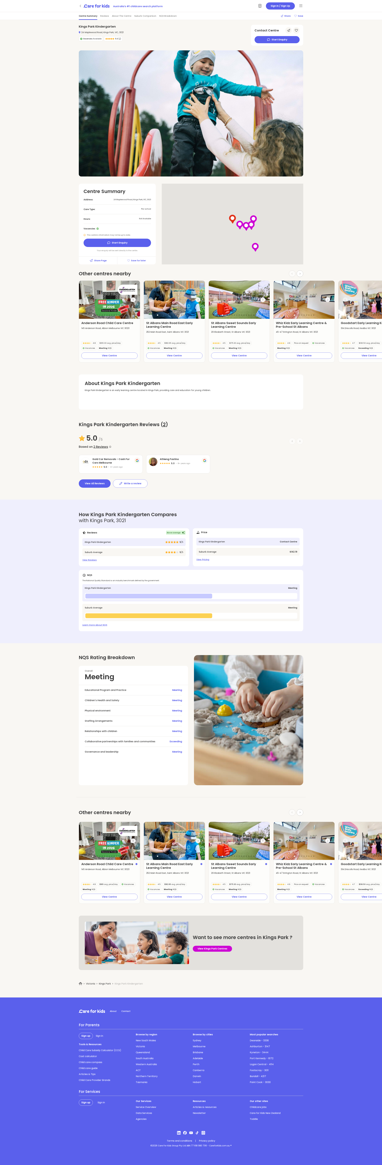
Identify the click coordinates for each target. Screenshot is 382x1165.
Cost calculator (88, 1056)
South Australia (144, 1058)
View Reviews (89, 560)
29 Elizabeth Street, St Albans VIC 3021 (230, 331)
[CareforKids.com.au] (92, 1011)
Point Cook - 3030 (260, 1082)
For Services (89, 1091)
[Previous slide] (85, 299)
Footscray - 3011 (259, 1070)
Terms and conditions (179, 1140)
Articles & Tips (87, 1074)
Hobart (197, 1082)
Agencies (141, 1119)
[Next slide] (300, 273)
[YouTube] (191, 1133)
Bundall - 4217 (258, 1076)
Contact (125, 1011)
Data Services (144, 1113)
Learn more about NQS (94, 624)
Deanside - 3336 (259, 1040)
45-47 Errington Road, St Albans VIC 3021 (297, 331)
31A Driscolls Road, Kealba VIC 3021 (358, 328)
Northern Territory (147, 1076)
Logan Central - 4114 (262, 1064)
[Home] (80, 983)
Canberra (198, 1070)
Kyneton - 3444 (259, 1052)
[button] (92, 315)
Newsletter (199, 1113)
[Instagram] (203, 1133)
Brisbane (198, 1052)
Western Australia (146, 1064)
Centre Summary (88, 15)
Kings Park (105, 983)
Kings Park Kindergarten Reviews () (123, 424)
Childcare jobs (258, 1107)
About (113, 1011)
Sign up (85, 1036)
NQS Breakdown (168, 15)
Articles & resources (205, 1107)
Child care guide (88, 1068)
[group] (109, 300)
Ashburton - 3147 (260, 1046)
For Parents (89, 1025)
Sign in (99, 1036)
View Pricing (202, 559)
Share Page (100, 260)
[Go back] (80, 6)
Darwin (197, 1076)
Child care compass (90, 1062)
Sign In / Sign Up (280, 6)
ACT (138, 1070)
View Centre (109, 355)
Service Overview (146, 1107)
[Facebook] (185, 1133)
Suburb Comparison (145, 15)
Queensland (143, 1052)
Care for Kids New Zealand (265, 1113)
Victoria (90, 983)
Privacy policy (207, 1140)
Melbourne (199, 1046)
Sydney (197, 1040)
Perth (196, 1064)
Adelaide (198, 1058)
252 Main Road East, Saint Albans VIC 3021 (167, 331)
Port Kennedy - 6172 (261, 1058)
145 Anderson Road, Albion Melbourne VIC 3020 (105, 328)
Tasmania (141, 1082)
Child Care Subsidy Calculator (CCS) (100, 1050)
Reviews (104, 15)
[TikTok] (197, 1133)
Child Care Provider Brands (94, 1080)
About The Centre (121, 15)
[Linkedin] (179, 1133)
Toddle (254, 1119)
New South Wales (146, 1040)
